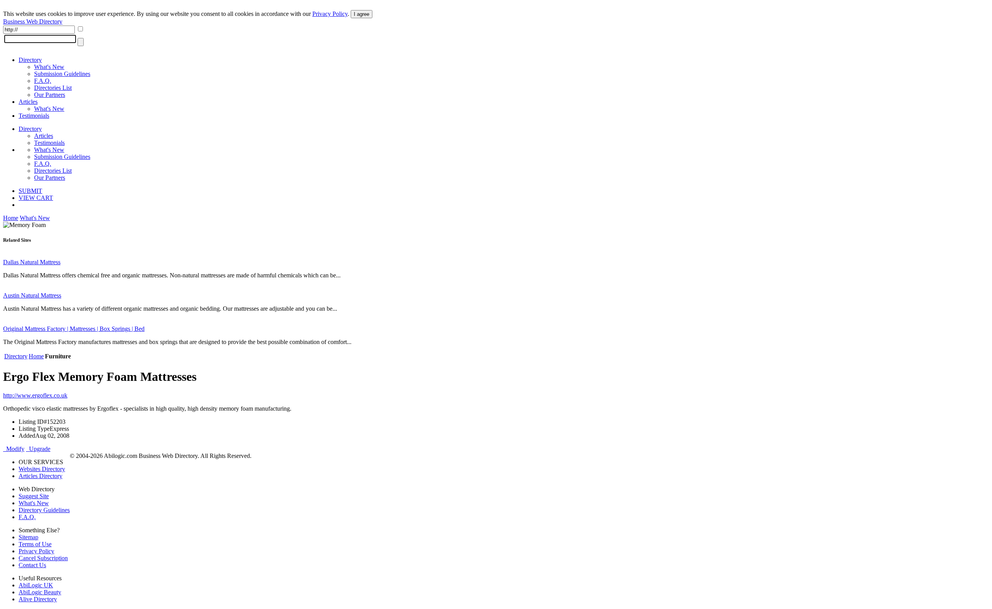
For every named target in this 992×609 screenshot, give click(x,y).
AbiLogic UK (36, 585)
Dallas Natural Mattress (31, 262)
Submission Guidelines (62, 74)
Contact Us (32, 565)
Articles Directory (40, 476)
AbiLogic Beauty (40, 592)
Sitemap (28, 537)
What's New (49, 67)
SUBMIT (30, 191)
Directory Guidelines (44, 510)
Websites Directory (42, 469)
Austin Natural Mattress (32, 295)
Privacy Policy (330, 13)
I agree (361, 14)
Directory (30, 60)
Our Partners (49, 94)
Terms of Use (35, 544)
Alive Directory (38, 599)
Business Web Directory (32, 21)
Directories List (53, 87)
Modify (13, 449)
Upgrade (38, 449)
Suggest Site (34, 496)
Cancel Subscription (43, 558)
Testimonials (34, 115)
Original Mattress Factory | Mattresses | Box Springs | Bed (74, 328)
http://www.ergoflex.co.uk (35, 395)
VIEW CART (36, 197)
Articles (28, 101)
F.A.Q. (42, 80)
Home (10, 218)
